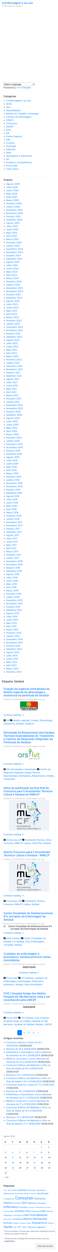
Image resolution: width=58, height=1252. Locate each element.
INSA (8, 152)
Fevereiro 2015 (13, 632)
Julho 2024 (12, 265)
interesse (35, 1211)
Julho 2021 (11, 382)
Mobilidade (18, 1219)
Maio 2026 (11, 193)
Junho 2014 (12, 658)
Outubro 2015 (13, 606)
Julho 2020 (12, 421)
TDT (19, 1227)
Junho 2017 (12, 541)
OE (7, 159)
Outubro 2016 (13, 567)
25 (13, 1168)
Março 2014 (12, 668)
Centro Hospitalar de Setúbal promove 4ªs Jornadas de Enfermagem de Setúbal (28, 916)
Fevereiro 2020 (14, 437)
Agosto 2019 (12, 457)
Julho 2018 (11, 499)
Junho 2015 (12, 619)
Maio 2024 (11, 271)
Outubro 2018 (13, 489)
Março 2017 (12, 551)
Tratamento (9, 779)
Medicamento (8, 1219)
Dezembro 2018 (14, 483)
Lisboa (27, 843)
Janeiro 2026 (13, 206)
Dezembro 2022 (14, 327)
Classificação (42, 1193)
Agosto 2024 (13, 262)
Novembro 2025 (14, 213)
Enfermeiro (37, 981)
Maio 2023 (11, 310)
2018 (9, 1190)
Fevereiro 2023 (14, 320)
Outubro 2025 (13, 216)
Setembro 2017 (14, 532)
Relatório (51, 1223)
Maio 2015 (11, 623)
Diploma (32, 1203)
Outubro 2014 (13, 645)
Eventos (10, 142)
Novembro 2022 (14, 330)
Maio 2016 (11, 584)
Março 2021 (12, 395)
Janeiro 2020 (13, 441)
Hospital (44, 1017)
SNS (14, 1227)
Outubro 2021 (13, 372)
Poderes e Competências (19, 162)
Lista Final (37, 843)
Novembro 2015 (14, 603)
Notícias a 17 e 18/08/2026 (20, 1117)
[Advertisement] (29, 40)
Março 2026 (12, 200)
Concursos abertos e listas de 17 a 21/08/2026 (30, 1084)
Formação (11, 146)
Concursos (11, 123)
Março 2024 (12, 278)
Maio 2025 (11, 232)
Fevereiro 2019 (13, 476)
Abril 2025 (11, 236)
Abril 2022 (11, 353)
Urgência (29, 723)
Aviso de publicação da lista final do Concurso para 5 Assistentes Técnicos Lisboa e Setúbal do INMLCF (28, 791)
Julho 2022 (12, 343)
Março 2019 (12, 473)
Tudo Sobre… (13, 169)
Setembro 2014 (14, 649)
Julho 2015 (11, 616)
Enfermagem (37, 941)
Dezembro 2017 (14, 522)
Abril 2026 (11, 197)
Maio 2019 (11, 467)
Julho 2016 (11, 577)
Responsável (38, 775)
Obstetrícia (9, 723)
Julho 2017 (11, 538)
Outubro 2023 (13, 294)
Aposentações (13, 110)
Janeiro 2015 (12, 636)
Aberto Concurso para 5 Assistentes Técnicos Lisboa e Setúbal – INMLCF (27, 853)
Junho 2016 (12, 580)
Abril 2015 (11, 626)
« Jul (6, 1177)
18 (13, 1162)
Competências (9, 1199)
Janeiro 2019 (12, 480)
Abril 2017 (11, 548)
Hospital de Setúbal (24, 1024)
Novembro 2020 (14, 408)
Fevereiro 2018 (13, 515)
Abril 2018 (11, 509)
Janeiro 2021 (12, 401)
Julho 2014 (11, 655)
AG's (8, 107)
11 (13, 1157)
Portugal (22, 1223)
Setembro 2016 (14, 571)
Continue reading (14, 715)
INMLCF (19, 843)
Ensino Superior (14, 136)
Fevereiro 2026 (14, 203)
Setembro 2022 (14, 336)
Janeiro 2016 (12, 597)
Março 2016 (12, 590)
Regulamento (39, 1222)
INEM (12, 1211)
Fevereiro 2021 (13, 398)
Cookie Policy (9, 1241)
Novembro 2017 (14, 525)
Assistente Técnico (35, 840)
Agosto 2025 (13, 223)
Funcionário (39, 1207)
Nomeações (25, 775)
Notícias (8, 1223)
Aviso (48, 840)
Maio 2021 (11, 388)
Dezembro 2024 (14, 249)
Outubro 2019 (13, 450)
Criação (35, 720)
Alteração (32, 1190)
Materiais (41, 1215)
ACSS (9, 103)
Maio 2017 (11, 545)
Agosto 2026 (13, 184)
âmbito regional (21, 720)
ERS (8, 139)
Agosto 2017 (12, 535)
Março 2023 (12, 317)
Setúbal (20, 723)
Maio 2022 (11, 349)
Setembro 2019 (14, 454)
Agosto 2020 (13, 418)
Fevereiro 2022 (14, 359)
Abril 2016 (11, 587)
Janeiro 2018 (12, 519)
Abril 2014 (11, 665)
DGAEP (10, 126)
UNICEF (48, 1024)
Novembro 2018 (14, 486)
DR (7, 133)
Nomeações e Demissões (19, 156)
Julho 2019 (11, 460)
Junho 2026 (12, 190)
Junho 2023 (12, 307)
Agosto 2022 (13, 340)
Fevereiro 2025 (14, 242)
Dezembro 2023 (14, 288)
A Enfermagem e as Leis (17, 3)
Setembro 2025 (14, 219)
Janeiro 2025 (13, 245)
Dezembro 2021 (14, 366)
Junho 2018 (12, 502)
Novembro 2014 (14, 642)
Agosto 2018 (12, 496)
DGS (8, 129)
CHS (27, 941)
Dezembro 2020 (14, 405)
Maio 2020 (11, 428)
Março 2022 (12, 356)
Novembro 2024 (14, 252)
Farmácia (31, 1207)
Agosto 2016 (12, 574)
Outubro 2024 (13, 255)
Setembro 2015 (14, 610)
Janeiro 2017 (12, 558)
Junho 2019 (12, 463)
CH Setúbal (18, 941)
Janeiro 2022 (13, 362)
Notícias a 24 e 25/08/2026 (20, 1075)
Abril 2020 (11, 431)
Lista (42, 1211)
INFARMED (20, 1211)
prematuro (9, 984)
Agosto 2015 (12, 613)
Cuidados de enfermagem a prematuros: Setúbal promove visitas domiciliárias (27, 957)
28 (35, 1168)
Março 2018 (12, 512)
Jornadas (8, 944)
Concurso (8, 843)
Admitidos (22, 1190)
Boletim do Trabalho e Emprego (22, 113)
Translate (26, 87)
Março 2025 (12, 239)
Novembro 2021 (14, 369)
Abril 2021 (11, 392)
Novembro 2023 (14, 291)
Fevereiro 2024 (14, 281)
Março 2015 (12, 629)
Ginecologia (46, 720)
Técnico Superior (36, 1227)
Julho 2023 (12, 304)
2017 (5, 1190)
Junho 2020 (12, 424)
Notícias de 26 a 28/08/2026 (21, 1048)
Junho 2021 (12, 385)
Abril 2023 (11, 314)
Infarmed (10, 149)
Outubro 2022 (13, 333)
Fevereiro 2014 (13, 671)
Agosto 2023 (13, 301)
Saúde (8, 1227)
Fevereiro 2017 (13, 554)
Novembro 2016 (14, 564)
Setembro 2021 (14, 375)
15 (42, 1157)
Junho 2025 (12, 229)
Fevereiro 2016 (13, 593)
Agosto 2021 (12, 379)
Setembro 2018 (14, 493)
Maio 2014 (11, 662)
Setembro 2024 (14, 258)
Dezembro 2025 (14, 210)
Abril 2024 (11, 275)
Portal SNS (11, 165)
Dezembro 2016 (14, 561)
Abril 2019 (11, 470)
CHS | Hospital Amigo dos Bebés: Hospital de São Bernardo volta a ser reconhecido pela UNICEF (27, 997)
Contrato (17, 1203)
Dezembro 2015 (14, 600)
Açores (33, 1194)
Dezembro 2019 (14, 444)
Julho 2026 (12, 187)
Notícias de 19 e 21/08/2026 (20, 1091)
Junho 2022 (12, 346)
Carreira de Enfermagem (18, 116)
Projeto (28, 1223)
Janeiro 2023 (13, 323)
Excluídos (23, 1207)
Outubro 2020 (13, 411)
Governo (48, 1207)
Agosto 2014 (12, 652)
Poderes (16, 1223)
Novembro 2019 (14, 447)
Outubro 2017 (13, 528)
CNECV (10, 120)
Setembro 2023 (14, 297)
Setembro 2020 (14, 414)
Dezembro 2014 (14, 639)
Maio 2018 (11, 506)
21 (35, 1162)
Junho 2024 (12, 268)
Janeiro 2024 (13, 284)
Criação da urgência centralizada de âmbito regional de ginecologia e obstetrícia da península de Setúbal (27, 692)
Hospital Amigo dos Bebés (17, 1021)
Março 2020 (12, 434)
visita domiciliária (33, 984)
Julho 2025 (12, 226)
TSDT (24, 1227)
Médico (27, 1218)
